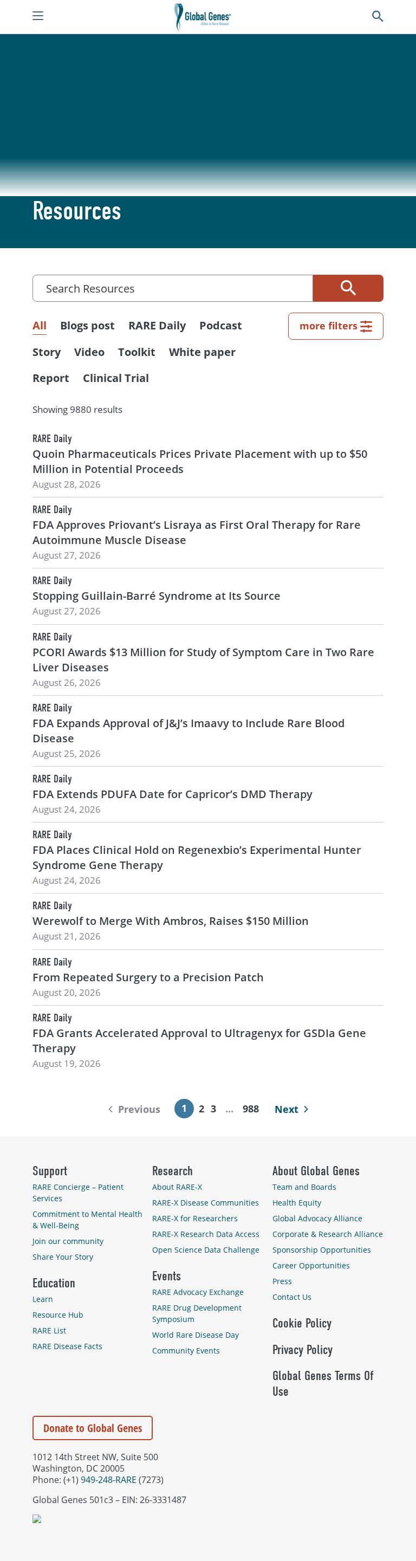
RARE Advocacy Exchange (198, 1292)
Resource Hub (57, 1315)
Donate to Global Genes (92, 1428)
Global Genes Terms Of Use (322, 1383)
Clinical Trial (116, 378)
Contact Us (291, 1297)
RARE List (49, 1330)
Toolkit (136, 352)
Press (282, 1281)
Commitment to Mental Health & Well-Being (87, 1219)
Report (50, 378)
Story (46, 352)
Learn (42, 1299)
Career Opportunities (311, 1265)
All (39, 325)
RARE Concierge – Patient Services (77, 1192)
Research (172, 1170)
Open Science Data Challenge (205, 1250)
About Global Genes (316, 1170)
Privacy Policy (302, 1349)
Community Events (186, 1350)
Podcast (220, 325)
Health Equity (296, 1202)
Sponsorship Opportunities (321, 1250)
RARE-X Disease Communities (205, 1202)
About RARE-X (177, 1187)
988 (251, 1108)
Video (89, 352)
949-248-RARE (108, 1479)
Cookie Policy (302, 1323)
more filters (329, 325)
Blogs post (87, 325)
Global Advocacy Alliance (317, 1218)
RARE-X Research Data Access (205, 1234)
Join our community (67, 1241)
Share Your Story (62, 1257)
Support (49, 1170)
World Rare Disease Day (195, 1335)
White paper (202, 352)
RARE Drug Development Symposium (197, 1313)
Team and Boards (304, 1187)
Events (166, 1276)
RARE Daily (157, 325)
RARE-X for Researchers (195, 1218)
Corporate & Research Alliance (327, 1234)
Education (53, 1283)
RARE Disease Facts (67, 1346)
